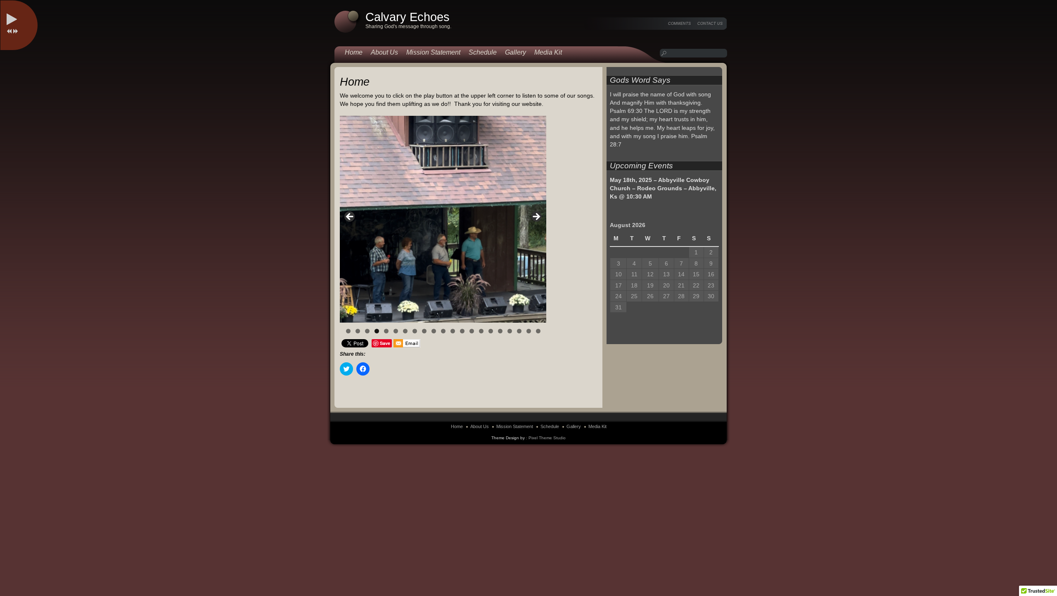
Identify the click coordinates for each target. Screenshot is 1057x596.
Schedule (483, 52)
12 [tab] (452, 331)
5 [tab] (386, 331)
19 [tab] (519, 331)
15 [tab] (481, 331)
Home (354, 52)
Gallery (515, 52)
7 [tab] (405, 331)
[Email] (406, 343)
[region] (443, 219)
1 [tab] (348, 331)
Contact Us (710, 24)
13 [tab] (462, 331)
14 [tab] (471, 331)
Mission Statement (433, 52)
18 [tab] (509, 331)
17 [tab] (500, 331)
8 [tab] (414, 331)
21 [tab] (538, 331)
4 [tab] (376, 331)
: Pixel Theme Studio (546, 438)
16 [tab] (490, 331)
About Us (384, 52)
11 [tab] (443, 331)
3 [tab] (367, 331)
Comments (679, 24)
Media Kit (548, 52)
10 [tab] (433, 331)
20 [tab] (528, 331)
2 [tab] (357, 331)
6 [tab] (395, 331)
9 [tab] (424, 331)
